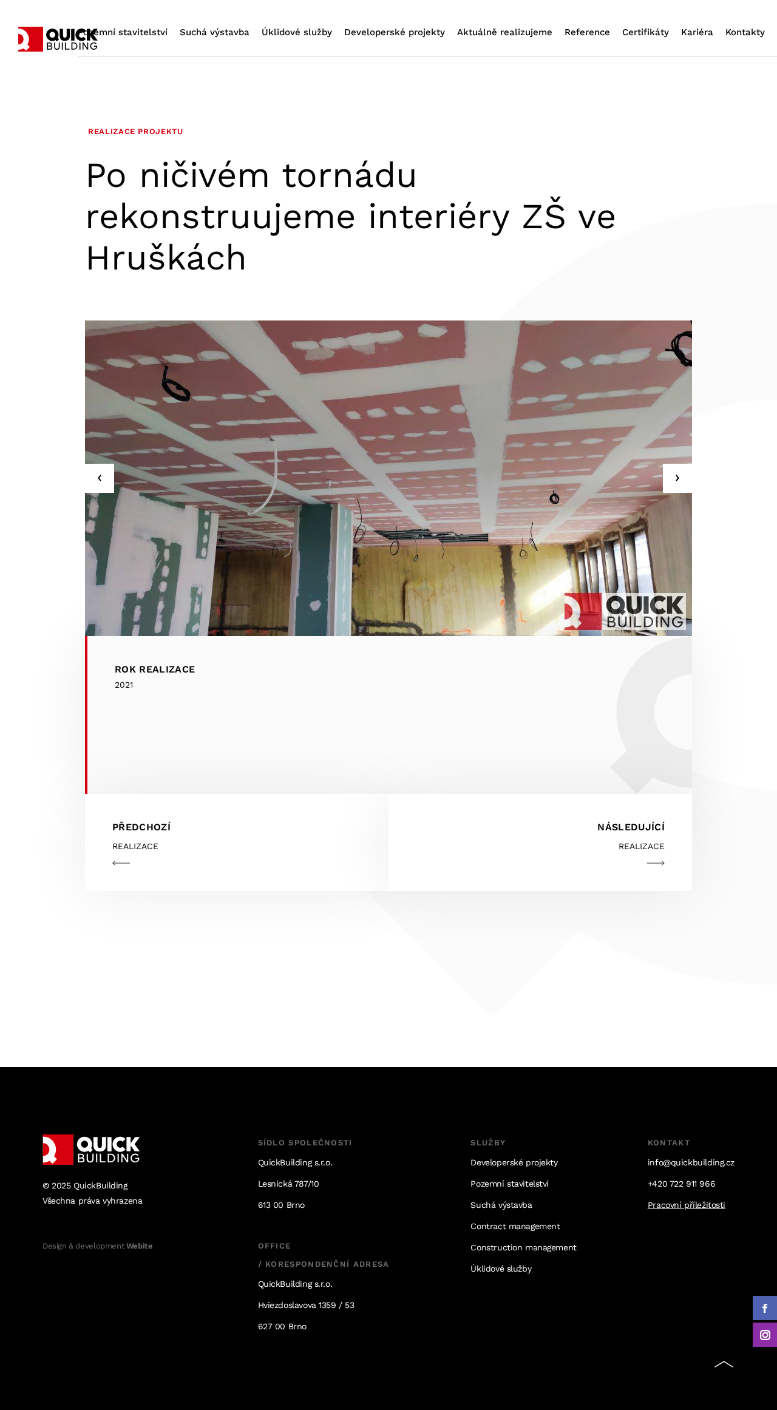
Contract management (515, 1226)
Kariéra (697, 32)
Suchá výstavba (214, 32)
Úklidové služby (297, 32)
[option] (388, 478)
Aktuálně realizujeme (504, 32)
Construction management (523, 1247)
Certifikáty (645, 32)
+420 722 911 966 (681, 1183)
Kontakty (745, 32)
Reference (587, 32)
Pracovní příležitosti (686, 1205)
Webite (139, 1245)
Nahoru (724, 1367)
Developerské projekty (394, 32)
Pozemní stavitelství (123, 32)
